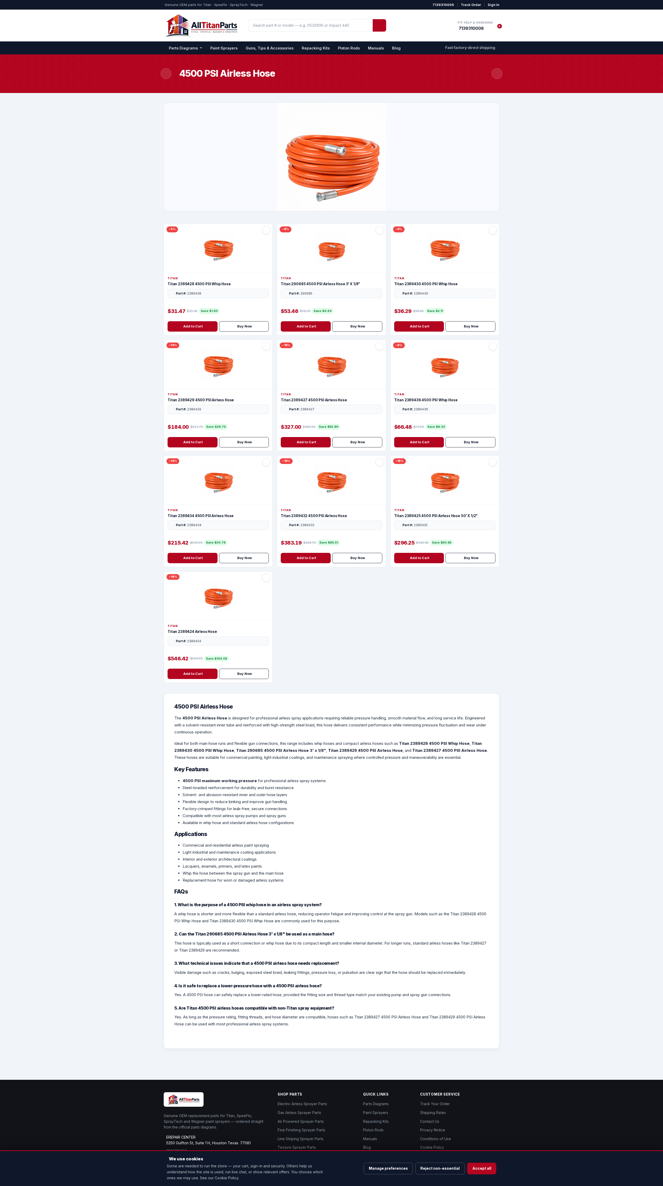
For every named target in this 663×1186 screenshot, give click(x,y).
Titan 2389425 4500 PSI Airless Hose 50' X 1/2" (436, 516)
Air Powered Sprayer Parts (301, 1121)
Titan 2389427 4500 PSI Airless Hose (314, 400)
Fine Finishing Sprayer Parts (301, 1130)
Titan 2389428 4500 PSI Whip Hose (199, 284)
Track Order (471, 5)
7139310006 (443, 5)
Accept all (481, 1168)
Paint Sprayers (223, 48)
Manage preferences (388, 1168)
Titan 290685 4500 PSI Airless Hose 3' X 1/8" (320, 284)
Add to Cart (193, 326)
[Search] (379, 25)
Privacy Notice (432, 1130)
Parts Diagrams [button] (184, 48)
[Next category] (497, 73)
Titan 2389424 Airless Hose (192, 632)
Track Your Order (435, 1104)
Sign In (493, 5)
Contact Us (429, 1121)
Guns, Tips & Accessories (269, 48)
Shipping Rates (433, 1112)
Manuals (376, 48)
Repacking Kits (316, 48)
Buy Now (244, 326)
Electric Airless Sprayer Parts (302, 1104)
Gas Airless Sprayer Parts (299, 1112)
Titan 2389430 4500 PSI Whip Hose (426, 284)
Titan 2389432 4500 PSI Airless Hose (314, 516)
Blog (396, 48)
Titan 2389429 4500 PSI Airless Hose (201, 400)
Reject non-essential (440, 1168)
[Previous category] (166, 73)
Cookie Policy (432, 1147)
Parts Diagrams (376, 1104)
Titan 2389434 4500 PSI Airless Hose (201, 516)
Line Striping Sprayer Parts (300, 1139)
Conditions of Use (435, 1139)
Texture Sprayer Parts (297, 1147)
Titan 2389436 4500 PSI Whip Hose (426, 400)
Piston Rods (349, 48)
